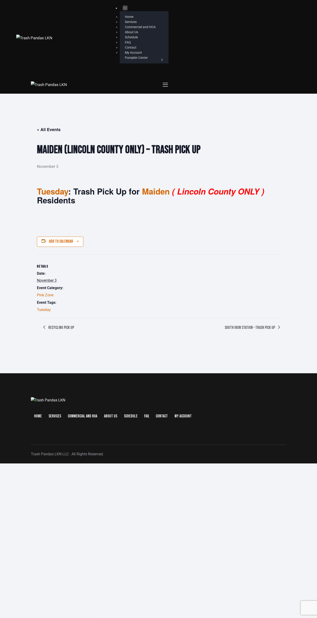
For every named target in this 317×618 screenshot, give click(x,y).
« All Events (49, 129)
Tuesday (44, 309)
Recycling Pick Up (61, 327)
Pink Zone (45, 295)
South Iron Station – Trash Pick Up (250, 327)
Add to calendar (61, 241)
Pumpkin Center (136, 57)
